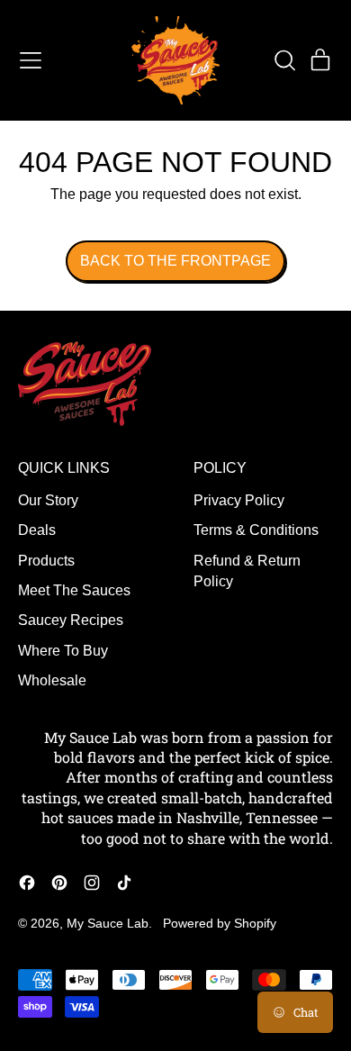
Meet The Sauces (74, 590)
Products (46, 560)
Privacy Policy (239, 500)
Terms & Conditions (256, 530)
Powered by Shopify (219, 923)
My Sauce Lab (107, 923)
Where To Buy (63, 650)
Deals (37, 530)
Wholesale (52, 680)
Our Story (48, 500)
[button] (284, 60)
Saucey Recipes (70, 620)
